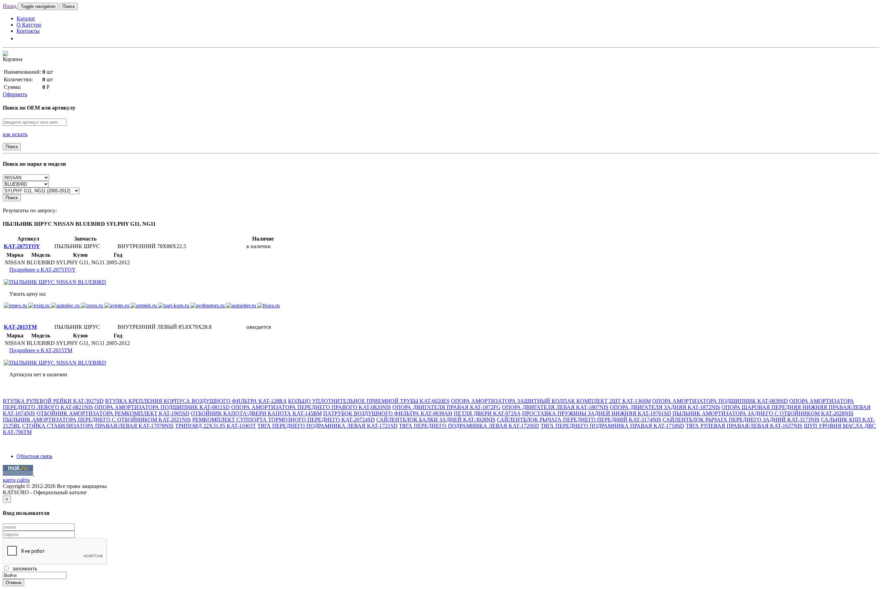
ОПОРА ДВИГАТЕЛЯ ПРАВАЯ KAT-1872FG (446, 407)
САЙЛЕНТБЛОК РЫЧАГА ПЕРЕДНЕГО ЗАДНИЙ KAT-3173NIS (741, 420)
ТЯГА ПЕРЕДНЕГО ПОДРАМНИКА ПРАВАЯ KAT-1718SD (612, 426)
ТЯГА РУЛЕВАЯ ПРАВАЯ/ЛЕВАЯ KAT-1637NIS (744, 426)
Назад (10, 6)
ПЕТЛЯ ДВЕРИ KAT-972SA (487, 413)
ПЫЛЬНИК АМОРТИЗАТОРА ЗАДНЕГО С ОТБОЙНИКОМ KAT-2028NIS (763, 413)
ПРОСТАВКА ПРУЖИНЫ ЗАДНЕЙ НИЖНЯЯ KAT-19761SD (596, 413)
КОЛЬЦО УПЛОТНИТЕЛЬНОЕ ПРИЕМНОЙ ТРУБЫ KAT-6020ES (369, 401)
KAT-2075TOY (22, 246)
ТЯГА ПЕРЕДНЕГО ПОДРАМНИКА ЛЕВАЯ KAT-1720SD (469, 426)
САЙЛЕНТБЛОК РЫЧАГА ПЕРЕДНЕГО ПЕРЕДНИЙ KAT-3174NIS (579, 420)
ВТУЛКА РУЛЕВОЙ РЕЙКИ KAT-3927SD (53, 401)
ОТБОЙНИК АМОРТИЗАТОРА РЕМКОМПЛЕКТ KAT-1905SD (113, 413)
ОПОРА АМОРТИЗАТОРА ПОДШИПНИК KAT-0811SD (162, 407)
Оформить (15, 94)
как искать (15, 134)
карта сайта (16, 480)
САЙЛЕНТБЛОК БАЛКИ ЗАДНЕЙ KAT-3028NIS (435, 420)
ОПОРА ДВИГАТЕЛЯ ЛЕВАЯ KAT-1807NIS (555, 407)
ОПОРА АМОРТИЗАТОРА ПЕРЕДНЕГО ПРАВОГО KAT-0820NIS (311, 407)
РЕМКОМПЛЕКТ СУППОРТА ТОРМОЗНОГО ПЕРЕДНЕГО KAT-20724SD (283, 420)
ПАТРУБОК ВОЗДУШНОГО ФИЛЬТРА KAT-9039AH (387, 413)
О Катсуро (29, 25)
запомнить (23, 568)
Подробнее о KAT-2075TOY (42, 270)
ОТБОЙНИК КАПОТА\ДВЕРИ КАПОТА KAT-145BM (256, 413)
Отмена (13, 582)
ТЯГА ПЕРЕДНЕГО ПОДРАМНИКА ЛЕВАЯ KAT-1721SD (327, 426)
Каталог (26, 18)
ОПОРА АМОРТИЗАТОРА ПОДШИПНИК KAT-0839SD (720, 401)
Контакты (28, 31)
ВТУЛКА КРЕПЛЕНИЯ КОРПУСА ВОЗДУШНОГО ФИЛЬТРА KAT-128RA (196, 401)
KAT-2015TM (20, 327)
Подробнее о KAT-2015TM (40, 350)
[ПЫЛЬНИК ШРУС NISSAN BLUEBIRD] (55, 282)
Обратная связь (34, 456)
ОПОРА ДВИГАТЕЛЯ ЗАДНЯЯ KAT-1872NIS (665, 407)
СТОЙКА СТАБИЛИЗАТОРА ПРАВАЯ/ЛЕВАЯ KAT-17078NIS (98, 426)
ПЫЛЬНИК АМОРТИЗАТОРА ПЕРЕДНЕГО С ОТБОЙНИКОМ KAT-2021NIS (97, 420)
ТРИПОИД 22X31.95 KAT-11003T (215, 426)
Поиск (68, 6)
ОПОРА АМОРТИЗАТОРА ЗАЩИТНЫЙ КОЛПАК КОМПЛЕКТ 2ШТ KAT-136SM (551, 401)
